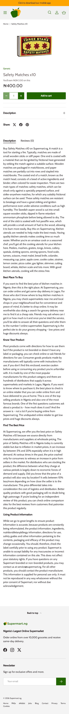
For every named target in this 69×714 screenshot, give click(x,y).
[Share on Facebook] (21, 124)
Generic (6, 68)
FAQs (14, 703)
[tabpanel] (34, 368)
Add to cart (46, 95)
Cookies (6, 706)
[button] (63, 12)
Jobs (30, 703)
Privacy (54, 703)
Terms (63, 703)
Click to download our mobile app (34, 2)
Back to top (33, 612)
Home (5, 24)
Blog (37, 703)
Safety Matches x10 (19, 24)
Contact (45, 703)
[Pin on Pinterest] (27, 124)
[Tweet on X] (14, 124)
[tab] (9, 140)
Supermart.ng (15, 698)
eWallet (22, 703)
